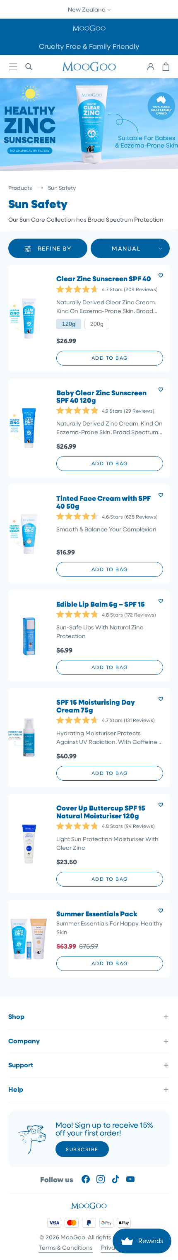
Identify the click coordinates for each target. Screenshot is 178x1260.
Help (15, 1089)
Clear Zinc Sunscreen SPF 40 (103, 279)
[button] (89, 28)
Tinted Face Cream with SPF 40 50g (103, 502)
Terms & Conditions (66, 1247)
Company (24, 1040)
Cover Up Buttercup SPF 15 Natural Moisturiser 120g (100, 812)
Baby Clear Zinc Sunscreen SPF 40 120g (101, 396)
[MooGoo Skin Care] (89, 66)
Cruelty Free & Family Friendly (89, 46)
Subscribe (82, 1149)
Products (20, 187)
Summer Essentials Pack (96, 914)
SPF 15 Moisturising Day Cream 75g (95, 706)
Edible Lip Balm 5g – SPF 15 (100, 604)
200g (96, 323)
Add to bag (109, 357)
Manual (126, 248)
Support (20, 1064)
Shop (16, 1016)
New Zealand (87, 9)
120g (68, 323)
